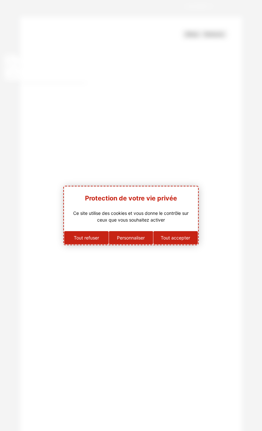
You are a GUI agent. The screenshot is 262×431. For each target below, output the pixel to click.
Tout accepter (175, 237)
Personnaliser (131, 237)
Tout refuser (86, 237)
